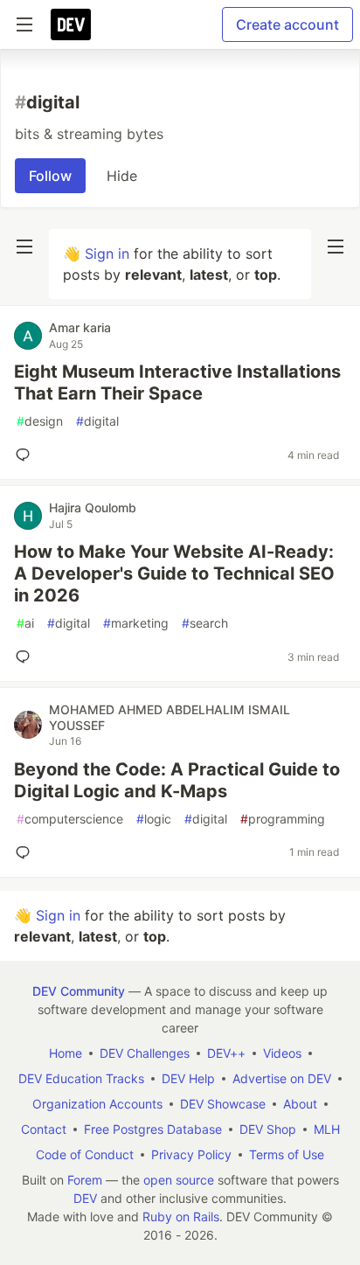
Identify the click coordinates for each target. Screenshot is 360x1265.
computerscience (70, 818)
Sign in (107, 253)
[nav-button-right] (335, 246)
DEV (85, 1198)
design (40, 421)
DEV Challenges (145, 1053)
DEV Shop (267, 1129)
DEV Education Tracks (81, 1078)
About (300, 1103)
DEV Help (188, 1078)
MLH (327, 1129)
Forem (84, 1179)
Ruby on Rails (180, 1216)
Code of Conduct (85, 1154)
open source (178, 1179)
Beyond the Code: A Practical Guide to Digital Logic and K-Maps (177, 780)
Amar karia (80, 327)
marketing (136, 622)
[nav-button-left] (24, 246)
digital (97, 421)
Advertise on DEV (281, 1078)
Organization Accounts (97, 1103)
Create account (287, 24)
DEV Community (78, 991)
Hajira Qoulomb (92, 507)
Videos (282, 1053)
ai (25, 622)
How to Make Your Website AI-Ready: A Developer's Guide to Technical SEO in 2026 (174, 573)
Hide (122, 175)
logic (153, 818)
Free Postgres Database (153, 1129)
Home (65, 1053)
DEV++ (226, 1053)
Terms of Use (286, 1154)
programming (282, 818)
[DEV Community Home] (71, 24)
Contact (43, 1129)
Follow (50, 175)
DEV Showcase (223, 1103)
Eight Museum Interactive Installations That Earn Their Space (177, 382)
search (205, 622)
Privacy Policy (191, 1154)
